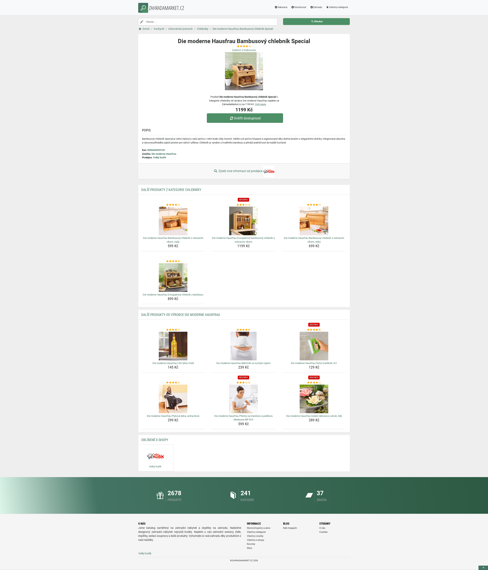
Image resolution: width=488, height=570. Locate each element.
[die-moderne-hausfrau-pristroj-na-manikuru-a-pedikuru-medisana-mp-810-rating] (243, 383)
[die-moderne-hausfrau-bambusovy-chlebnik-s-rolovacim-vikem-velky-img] (314, 221)
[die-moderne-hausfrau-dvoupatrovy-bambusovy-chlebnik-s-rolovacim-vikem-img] (243, 221)
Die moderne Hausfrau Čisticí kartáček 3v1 (314, 363)
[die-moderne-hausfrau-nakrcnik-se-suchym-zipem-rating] (243, 330)
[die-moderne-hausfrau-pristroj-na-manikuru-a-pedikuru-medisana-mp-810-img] (243, 399)
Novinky (251, 544)
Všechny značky (255, 536)
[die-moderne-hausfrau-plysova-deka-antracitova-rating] (173, 383)
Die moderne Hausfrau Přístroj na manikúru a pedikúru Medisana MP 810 (243, 418)
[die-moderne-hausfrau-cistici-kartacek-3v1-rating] (314, 330)
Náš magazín (290, 528)
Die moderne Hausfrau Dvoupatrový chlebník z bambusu (173, 294)
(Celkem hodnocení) (244, 50)
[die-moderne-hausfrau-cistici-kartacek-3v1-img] (314, 346)
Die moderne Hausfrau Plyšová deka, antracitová (173, 416)
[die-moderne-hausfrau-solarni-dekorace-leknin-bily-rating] (314, 383)
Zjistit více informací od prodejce (240, 171)
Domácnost (300, 7)
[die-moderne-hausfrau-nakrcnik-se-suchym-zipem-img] (243, 346)
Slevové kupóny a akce (258, 528)
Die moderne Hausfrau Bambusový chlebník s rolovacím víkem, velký (314, 240)
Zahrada (317, 7)
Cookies (323, 532)
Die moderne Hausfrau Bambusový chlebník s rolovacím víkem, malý (173, 240)
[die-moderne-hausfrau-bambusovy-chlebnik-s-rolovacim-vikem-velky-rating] (314, 205)
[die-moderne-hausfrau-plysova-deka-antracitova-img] (173, 399)
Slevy (249, 548)
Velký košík (159, 157)
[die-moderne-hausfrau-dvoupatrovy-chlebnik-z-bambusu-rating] (173, 261)
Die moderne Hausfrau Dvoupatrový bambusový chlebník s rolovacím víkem (243, 240)
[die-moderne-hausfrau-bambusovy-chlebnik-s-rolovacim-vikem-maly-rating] (173, 205)
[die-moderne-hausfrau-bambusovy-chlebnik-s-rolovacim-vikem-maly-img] (173, 221)
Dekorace (282, 7)
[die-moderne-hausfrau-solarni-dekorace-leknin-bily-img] (314, 399)
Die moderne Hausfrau (164, 153)
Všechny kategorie (338, 7)
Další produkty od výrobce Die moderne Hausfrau (180, 315)
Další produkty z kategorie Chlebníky (171, 190)
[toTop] (483, 568)
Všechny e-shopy (255, 540)
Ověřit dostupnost (247, 118)
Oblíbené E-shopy (154, 440)
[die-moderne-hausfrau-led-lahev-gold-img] (173, 346)
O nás (322, 528)
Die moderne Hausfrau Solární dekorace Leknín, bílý (314, 416)
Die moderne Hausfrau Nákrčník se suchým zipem (243, 363)
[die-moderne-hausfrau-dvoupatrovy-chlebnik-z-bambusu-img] (173, 277)
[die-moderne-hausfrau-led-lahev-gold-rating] (173, 330)
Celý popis (260, 104)
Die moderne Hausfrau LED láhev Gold (173, 363)
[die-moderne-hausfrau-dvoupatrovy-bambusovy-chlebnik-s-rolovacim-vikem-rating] (243, 205)
